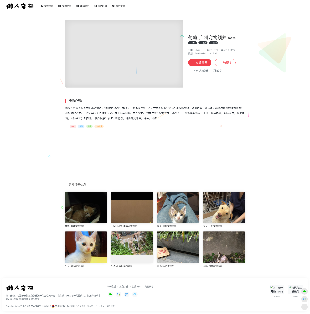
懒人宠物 (110, 306)
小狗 (198, 50)
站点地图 (71, 306)
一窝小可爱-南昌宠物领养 (124, 226)
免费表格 (149, 286)
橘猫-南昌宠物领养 (74, 226)
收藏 (227, 62)
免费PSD (136, 286)
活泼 (81, 126)
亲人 (73, 126)
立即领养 (201, 62)
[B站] (135, 294)
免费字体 (123, 286)
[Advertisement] (155, 156)
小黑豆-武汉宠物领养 (121, 265)
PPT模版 (111, 286)
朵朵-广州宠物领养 (212, 226)
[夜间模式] (304, 307)
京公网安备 (60, 306)
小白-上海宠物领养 (74, 265)
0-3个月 (99, 126)
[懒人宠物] (20, 289)
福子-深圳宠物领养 (166, 226)
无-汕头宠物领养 (165, 265)
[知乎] (126, 294)
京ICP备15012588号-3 (41, 306)
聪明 (89, 126)
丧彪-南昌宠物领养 (212, 265)
